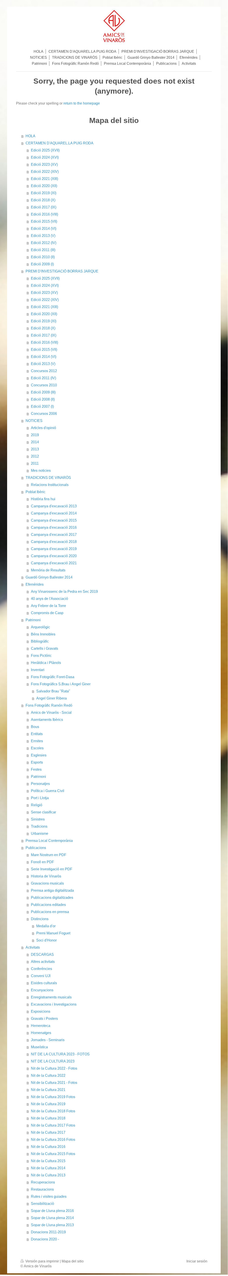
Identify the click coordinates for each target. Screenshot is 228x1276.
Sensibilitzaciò (42, 1203)
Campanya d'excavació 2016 (54, 527)
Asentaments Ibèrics (47, 720)
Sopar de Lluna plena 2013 (52, 1225)
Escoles (37, 748)
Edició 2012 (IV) (43, 243)
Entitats (37, 734)
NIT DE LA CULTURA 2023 (53, 1061)
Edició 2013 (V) (43, 236)
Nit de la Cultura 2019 (48, 1104)
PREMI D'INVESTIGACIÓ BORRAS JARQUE (62, 271)
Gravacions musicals (47, 883)
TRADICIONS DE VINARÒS (48, 478)
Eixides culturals (44, 983)
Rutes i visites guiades (49, 1196)
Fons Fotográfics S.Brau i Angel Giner (61, 684)
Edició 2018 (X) (43, 200)
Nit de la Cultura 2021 (48, 1090)
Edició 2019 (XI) (43, 193)
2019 (35, 435)
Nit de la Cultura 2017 (48, 1132)
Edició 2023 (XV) (44, 164)
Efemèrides (35, 584)
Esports (37, 762)
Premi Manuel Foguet (53, 933)
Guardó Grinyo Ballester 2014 (49, 577)
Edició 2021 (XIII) (44, 179)
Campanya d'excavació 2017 (54, 534)
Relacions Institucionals (50, 485)
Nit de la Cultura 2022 (48, 1075)
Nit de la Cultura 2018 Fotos (53, 1111)
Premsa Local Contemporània (49, 841)
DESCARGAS (42, 954)
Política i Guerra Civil (47, 791)
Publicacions (36, 848)
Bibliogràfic (40, 641)
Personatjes (40, 784)
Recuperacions (43, 1182)
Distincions (39, 919)
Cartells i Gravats (44, 648)
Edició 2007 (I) (42, 406)
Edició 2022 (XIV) (45, 171)
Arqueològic (40, 627)
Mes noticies (41, 470)
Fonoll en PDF (42, 862)
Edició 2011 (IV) (43, 378)
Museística (39, 1047)
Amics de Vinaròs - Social (51, 712)
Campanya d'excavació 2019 (54, 549)
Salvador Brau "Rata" (53, 691)
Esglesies (38, 755)
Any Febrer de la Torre (48, 606)
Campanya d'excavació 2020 (54, 556)
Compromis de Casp (47, 613)
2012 (35, 456)
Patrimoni (33, 620)
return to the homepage (81, 103)
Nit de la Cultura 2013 (48, 1175)
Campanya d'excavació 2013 (54, 506)
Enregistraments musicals (51, 997)
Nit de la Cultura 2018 (48, 1118)
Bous (35, 727)
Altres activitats (43, 962)
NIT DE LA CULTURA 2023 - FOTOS (60, 1054)
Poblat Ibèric (35, 492)
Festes (36, 769)
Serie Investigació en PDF (51, 869)
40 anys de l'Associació (49, 599)
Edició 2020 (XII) (44, 186)
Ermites (37, 741)
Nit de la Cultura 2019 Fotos (53, 1097)
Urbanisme (39, 833)
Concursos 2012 (44, 371)
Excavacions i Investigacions (54, 1004)
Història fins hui (43, 499)
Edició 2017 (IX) (43, 207)
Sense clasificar (43, 812)
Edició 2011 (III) (43, 250)
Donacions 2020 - (45, 1239)
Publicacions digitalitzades (52, 897)
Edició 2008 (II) (43, 399)
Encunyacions (42, 990)
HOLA (30, 136)
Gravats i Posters (44, 1018)
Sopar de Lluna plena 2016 (52, 1211)
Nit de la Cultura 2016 (48, 1147)
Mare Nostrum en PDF (48, 855)
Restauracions (42, 1189)
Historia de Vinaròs (46, 876)
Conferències (41, 969)
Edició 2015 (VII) (44, 221)
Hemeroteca (40, 1026)
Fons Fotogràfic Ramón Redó (49, 705)
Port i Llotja (40, 798)
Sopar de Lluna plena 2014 (52, 1218)
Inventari (37, 670)
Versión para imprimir (42, 1261)
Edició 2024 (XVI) (45, 157)
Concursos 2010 (44, 385)
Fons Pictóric (41, 655)
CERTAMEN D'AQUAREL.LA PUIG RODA (59, 143)
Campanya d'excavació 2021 (54, 563)
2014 (35, 442)
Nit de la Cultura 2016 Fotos (53, 1139)
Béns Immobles (43, 634)
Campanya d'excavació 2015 (54, 520)
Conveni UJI (40, 976)
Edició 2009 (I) (42, 264)
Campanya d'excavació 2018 (54, 542)
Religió (36, 805)
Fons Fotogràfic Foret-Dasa (52, 677)
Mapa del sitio (73, 1261)
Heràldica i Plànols (46, 663)
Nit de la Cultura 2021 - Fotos (54, 1082)
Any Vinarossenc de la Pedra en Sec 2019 (64, 591)
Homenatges (41, 1033)
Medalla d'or (46, 926)
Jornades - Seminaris (48, 1040)
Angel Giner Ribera (51, 698)
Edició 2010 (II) (43, 257)
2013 (35, 449)
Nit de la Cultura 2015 (48, 1161)
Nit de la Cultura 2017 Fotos (53, 1125)
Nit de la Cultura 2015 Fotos (53, 1154)
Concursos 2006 (44, 413)
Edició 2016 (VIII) (44, 214)
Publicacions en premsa (50, 912)
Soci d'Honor (46, 940)
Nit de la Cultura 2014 (48, 1168)
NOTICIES (34, 421)
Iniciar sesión (196, 1261)
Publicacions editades (48, 905)
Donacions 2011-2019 (48, 1232)
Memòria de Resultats (48, 570)
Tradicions (39, 826)
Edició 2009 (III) (43, 392)
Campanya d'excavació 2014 (54, 513)
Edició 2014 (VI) (43, 228)
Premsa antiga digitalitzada (52, 890)
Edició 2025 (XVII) (45, 150)
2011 (35, 463)
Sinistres (38, 819)
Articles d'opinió (43, 428)
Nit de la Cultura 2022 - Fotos (54, 1068)
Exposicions (40, 1011)
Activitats (33, 947)
